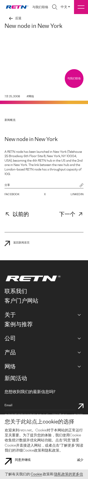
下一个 (67, 214)
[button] (81, 185)
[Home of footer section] (43, 278)
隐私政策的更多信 (68, 474)
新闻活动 (16, 378)
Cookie (36, 474)
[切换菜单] (81, 7)
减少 (80, 460)
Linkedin (77, 194)
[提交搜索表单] (80, 407)
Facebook (12, 194)
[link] (17, 7)
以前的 (21, 214)
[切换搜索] (54, 7)
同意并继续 (23, 460)
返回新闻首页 (21, 242)
